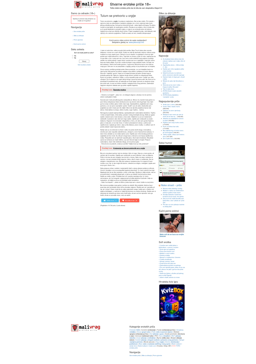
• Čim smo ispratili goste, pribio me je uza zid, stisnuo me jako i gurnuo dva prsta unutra (172, 269)
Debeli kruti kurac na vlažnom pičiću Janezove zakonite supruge (173, 74)
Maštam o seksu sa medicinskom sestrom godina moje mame (173, 191)
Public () (162, 332)
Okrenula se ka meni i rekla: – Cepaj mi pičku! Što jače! (172, 86)
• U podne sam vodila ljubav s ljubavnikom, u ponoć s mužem (168, 246)
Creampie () (135, 330)
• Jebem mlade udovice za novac (169, 277)
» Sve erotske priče (78, 31)
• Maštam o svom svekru (166, 253)
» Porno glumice (77, 40)
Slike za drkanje (147, 355)
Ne (75, 58)
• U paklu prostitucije (165, 259)
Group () (144, 332)
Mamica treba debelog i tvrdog (172, 188)
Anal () (157, 334)
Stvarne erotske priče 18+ (130, 3)
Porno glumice (157, 355)
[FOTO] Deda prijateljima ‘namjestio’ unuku (170, 96)
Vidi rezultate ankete (84, 65)
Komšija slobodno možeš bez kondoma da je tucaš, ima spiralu (173, 195)
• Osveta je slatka (164, 255)
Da (75, 56)
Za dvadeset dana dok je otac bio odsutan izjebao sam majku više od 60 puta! (174, 61)
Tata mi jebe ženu (168, 89)
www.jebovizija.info (136, 42)
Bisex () (154, 344)
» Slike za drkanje (78, 36)
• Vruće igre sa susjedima (167, 249)
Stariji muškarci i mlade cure (147, 346)
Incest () (146, 338)
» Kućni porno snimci (79, 44)
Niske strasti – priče (171, 185)
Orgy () (160, 342)
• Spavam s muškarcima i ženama (169, 257)
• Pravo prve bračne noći (166, 251)
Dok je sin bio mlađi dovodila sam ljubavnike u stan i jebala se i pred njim (173, 200)
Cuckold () (157, 340)
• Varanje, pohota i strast (166, 261)
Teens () (164, 336)
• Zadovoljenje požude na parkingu (170, 265)
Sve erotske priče (135, 355)
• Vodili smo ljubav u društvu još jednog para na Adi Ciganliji (171, 274)
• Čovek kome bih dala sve (167, 263)
